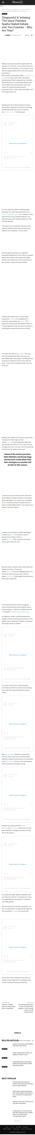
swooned (10, 576)
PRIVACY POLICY (7, 1129)
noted (9, 442)
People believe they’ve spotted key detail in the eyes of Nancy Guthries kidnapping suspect (22, 1063)
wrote (22, 321)
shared (10, 539)
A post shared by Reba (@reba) (17, 971)
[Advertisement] (17, 190)
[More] (26, 40)
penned (10, 571)
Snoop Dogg (14, 828)
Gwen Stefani (10, 761)
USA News (18, 1127)
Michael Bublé (9, 754)
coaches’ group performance (19, 612)
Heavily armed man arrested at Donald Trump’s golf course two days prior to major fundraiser (23, 1083)
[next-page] (6, 1070)
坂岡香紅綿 (8, 35)
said (12, 535)
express (21, 354)
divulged (15, 911)
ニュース (12, 1127)
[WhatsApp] (21, 40)
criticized (13, 319)
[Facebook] (9, 40)
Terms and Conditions (26, 1129)
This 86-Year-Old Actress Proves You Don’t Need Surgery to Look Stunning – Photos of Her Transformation (25, 1008)
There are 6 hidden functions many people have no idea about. (8, 1006)
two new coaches (9, 112)
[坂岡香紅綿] (3, 35)
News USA (8, 9)
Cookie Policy (16, 1129)
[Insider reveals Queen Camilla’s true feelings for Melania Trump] (6, 1055)
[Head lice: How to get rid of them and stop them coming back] (6, 1104)
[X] (13, 40)
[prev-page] (3, 1070)
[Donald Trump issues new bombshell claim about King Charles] (6, 1046)
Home (3, 9)
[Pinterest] (17, 40)
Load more (17, 1120)
